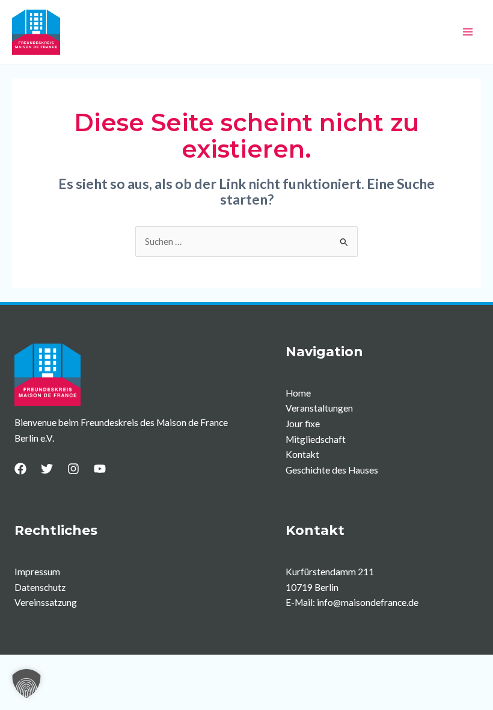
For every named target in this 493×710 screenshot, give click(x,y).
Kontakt (302, 454)
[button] (26, 683)
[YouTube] (100, 469)
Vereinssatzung (45, 602)
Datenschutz (40, 587)
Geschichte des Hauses (332, 470)
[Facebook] (20, 469)
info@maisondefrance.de (367, 602)
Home (298, 392)
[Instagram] (73, 469)
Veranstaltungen (319, 408)
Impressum (37, 571)
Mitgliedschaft (316, 439)
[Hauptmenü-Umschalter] (468, 32)
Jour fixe (303, 423)
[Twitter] (47, 469)
